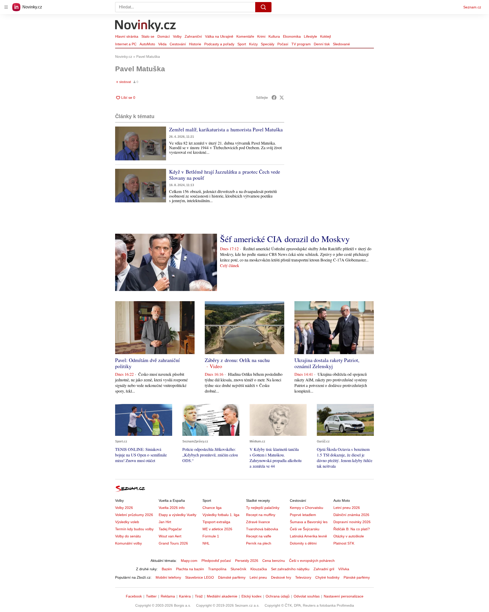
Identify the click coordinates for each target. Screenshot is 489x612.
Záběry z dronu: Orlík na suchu (237, 360)
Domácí (163, 36)
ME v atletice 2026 (217, 529)
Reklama (168, 596)
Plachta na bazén (190, 569)
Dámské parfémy (232, 577)
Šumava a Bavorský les (309, 522)
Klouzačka (258, 569)
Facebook (134, 596)
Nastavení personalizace (343, 596)
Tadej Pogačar (170, 529)
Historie (195, 44)
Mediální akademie (222, 596)
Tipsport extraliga (216, 522)
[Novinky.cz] (145, 26)
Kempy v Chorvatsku (306, 508)
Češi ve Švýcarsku (304, 529)
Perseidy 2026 (246, 561)
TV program (301, 44)
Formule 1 (210, 536)
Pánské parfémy (357, 577)
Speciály (267, 44)
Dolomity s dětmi (303, 543)
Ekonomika (292, 36)
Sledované (341, 44)
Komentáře (245, 36)
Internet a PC (126, 44)
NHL (206, 543)
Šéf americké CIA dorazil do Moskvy (285, 239)
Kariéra (185, 596)
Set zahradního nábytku (290, 569)
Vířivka (343, 569)
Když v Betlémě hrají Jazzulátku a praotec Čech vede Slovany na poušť (224, 174)
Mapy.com (189, 561)
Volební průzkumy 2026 (134, 515)
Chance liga (212, 508)
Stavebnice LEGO (199, 577)
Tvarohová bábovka (262, 529)
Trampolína (217, 569)
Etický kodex (251, 596)
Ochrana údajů (278, 596)
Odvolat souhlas (307, 596)
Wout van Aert (170, 536)
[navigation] (6, 7)
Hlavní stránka (126, 36)
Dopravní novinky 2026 (352, 522)
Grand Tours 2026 (173, 543)
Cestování (178, 44)
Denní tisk (322, 44)
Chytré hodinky (327, 577)
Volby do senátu (128, 536)
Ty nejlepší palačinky (262, 508)
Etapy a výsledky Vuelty (177, 515)
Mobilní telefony (168, 577)
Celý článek (229, 265)
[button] (140, 143)
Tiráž (199, 596)
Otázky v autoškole (348, 536)
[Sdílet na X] (281, 97)
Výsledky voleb (127, 522)
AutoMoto (147, 44)
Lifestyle (310, 36)
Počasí (282, 44)
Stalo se (147, 36)
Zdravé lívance (258, 522)
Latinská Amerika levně (308, 536)
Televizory (303, 577)
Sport (241, 44)
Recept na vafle (258, 536)
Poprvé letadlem (303, 515)
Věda (162, 44)
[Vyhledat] (263, 7)
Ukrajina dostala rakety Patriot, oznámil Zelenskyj (326, 363)
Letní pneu (258, 577)
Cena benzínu (273, 561)
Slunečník (238, 569)
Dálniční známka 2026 (351, 515)
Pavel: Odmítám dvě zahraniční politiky (147, 363)
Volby (177, 36)
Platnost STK (343, 543)
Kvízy (253, 44)
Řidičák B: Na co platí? (351, 529)
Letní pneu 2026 (346, 508)
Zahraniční (193, 36)
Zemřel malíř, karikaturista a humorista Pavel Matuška (226, 129)
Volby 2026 (124, 508)
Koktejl (325, 36)
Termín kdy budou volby (134, 529)
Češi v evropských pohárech (312, 561)
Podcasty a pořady (219, 44)
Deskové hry (281, 577)
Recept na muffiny (260, 515)
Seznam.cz (472, 7)
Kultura (274, 36)
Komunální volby (128, 543)
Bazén (167, 569)
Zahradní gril (324, 569)
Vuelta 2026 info (172, 508)
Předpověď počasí (216, 561)
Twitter (151, 596)
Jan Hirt (165, 522)
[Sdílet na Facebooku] (274, 97)
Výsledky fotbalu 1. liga (220, 515)
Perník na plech (258, 543)
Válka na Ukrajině (219, 36)
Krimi (261, 36)
